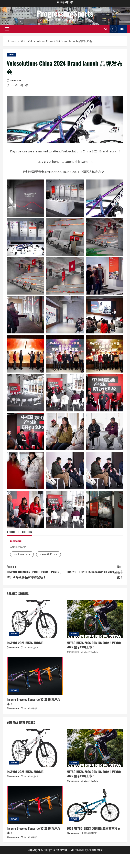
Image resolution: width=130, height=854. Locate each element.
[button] (7, 28)
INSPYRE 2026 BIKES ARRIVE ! (25, 642)
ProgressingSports (65, 13)
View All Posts (48, 554)
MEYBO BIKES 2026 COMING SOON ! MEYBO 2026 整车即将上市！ (94, 644)
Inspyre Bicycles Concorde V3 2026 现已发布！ (34, 701)
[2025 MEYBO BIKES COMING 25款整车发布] (95, 805)
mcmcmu (15, 80)
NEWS (11, 54)
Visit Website (22, 554)
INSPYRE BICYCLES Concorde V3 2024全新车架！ (95, 571)
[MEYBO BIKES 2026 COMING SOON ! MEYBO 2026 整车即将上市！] (95, 619)
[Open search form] (105, 29)
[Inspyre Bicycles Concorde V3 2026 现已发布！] (35, 676)
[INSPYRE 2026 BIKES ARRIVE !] (35, 619)
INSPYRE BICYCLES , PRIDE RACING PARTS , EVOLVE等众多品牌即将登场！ (34, 571)
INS (122, 29)
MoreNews (77, 850)
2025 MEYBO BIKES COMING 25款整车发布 (94, 828)
